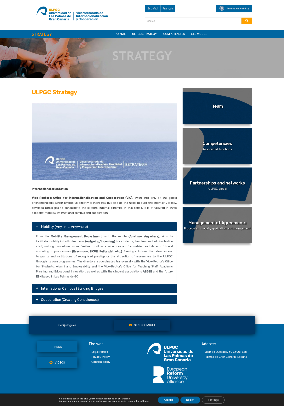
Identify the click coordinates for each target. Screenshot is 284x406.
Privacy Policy (100, 357)
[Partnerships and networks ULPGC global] (217, 202)
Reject (190, 400)
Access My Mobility (238, 8)
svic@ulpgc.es (67, 325)
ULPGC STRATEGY (144, 34)
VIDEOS (60, 362)
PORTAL (120, 34)
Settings (213, 400)
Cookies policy (100, 362)
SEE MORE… (199, 34)
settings (144, 401)
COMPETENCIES (174, 34)
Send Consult (144, 325)
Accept (168, 400)
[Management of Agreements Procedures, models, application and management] (217, 242)
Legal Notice (99, 352)
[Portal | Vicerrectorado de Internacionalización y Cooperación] (72, 14)
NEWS (58, 346)
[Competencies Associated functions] (217, 163)
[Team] (217, 123)
